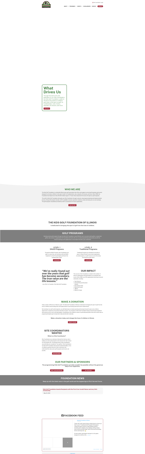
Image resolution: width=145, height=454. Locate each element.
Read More (47, 108)
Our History (72, 205)
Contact (94, 6)
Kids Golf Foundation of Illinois (83, 420)
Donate (100, 6)
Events (79, 6)
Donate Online (72, 322)
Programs (72, 6)
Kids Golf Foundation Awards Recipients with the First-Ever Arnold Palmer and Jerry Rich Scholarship (70, 389)
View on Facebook (96, 449)
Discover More (56, 353)
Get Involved (88, 370)
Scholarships (87, 6)
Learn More (57, 260)
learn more (88, 260)
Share (101, 449)
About (65, 6)
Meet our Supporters (56, 370)
